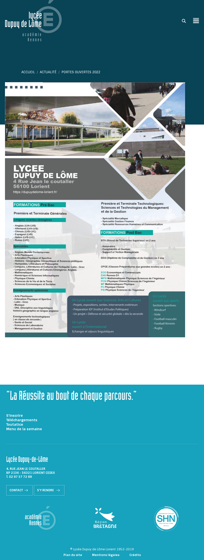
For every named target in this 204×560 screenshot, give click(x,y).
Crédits (135, 555)
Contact (16, 490)
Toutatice (14, 424)
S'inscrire (14, 415)
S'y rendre (46, 490)
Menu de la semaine (24, 429)
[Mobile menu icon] (196, 21)
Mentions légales (105, 555)
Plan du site (72, 555)
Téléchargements (21, 420)
